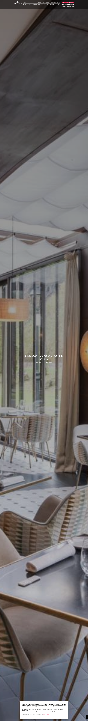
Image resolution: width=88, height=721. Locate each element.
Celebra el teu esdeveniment (50, 4)
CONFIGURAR (46, 716)
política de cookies (46, 714)
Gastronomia (30, 4)
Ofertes (39, 4)
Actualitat (57, 4)
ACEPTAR (54, 716)
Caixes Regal (35, 4)
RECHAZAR (62, 716)
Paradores (25, 4)
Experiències (43, 4)
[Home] (18, 2)
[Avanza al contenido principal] (44, 375)
